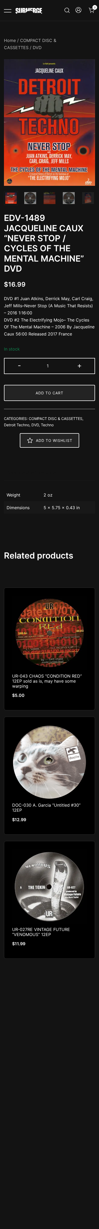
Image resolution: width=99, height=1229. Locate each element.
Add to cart (49, 393)
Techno (47, 425)
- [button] (19, 365)
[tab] (49, 473)
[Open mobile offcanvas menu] (7, 10)
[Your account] (78, 11)
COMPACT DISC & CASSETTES (55, 418)
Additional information (31, 472)
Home (10, 40)
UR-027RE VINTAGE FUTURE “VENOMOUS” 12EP (41, 932)
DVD (37, 47)
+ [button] (79, 365)
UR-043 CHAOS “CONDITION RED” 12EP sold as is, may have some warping (47, 681)
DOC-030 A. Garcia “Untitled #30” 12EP (46, 807)
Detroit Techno (16, 425)
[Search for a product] (67, 10)
